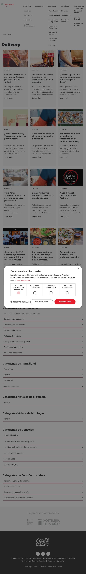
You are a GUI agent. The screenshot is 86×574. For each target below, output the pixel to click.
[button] (19, 302)
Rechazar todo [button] (42, 302)
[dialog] (43, 287)
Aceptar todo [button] (65, 302)
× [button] (78, 268)
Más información (23, 280)
